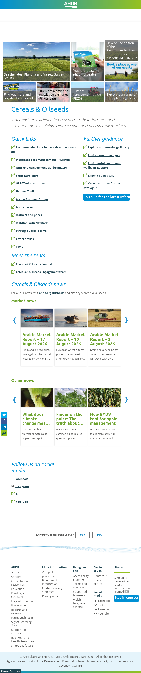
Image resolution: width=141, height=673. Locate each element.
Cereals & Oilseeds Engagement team (41, 272)
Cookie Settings (10, 671)
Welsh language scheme (79, 603)
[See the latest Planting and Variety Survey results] (36, 61)
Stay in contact (126, 597)
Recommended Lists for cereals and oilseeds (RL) (43, 150)
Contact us (101, 576)
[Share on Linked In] (4, 427)
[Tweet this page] (4, 415)
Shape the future (22, 645)
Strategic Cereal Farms (31, 231)
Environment (25, 239)
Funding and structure (19, 595)
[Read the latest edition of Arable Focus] (87, 61)
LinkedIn (103, 609)
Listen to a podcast (101, 175)
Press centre (98, 582)
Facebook (104, 601)
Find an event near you (104, 155)
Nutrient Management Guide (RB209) (41, 168)
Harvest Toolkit (26, 191)
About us (17, 572)
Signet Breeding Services (21, 623)
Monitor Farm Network (32, 223)
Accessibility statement (81, 577)
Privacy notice (51, 596)
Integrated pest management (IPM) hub (43, 160)
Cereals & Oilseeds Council (34, 264)
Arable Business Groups (32, 199)
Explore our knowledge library (108, 147)
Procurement (20, 605)
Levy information (22, 601)
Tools (19, 246)
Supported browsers (80, 593)
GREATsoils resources (30, 183)
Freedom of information (50, 582)
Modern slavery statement (52, 590)
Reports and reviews (19, 611)
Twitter (102, 605)
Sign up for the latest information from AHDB (108, 197)
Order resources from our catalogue (103, 186)
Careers (16, 577)
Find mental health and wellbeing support (102, 165)
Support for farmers (18, 631)
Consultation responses (19, 583)
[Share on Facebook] (4, 421)
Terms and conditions (80, 585)
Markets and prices (29, 215)
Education (17, 589)
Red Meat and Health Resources (22, 639)
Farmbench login (22, 617)
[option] (37, 337)
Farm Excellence (27, 175)
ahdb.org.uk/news (51, 293)
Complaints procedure (49, 574)
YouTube (22, 502)
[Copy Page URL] (4, 433)
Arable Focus (24, 207)
